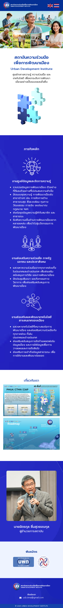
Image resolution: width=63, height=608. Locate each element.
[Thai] (56, 5)
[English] (50, 5)
